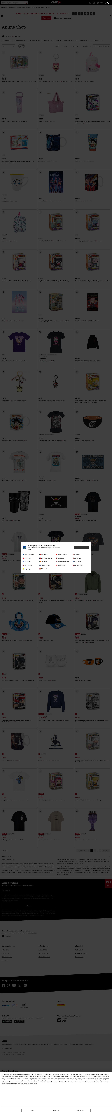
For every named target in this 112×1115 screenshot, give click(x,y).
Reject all (56, 1110)
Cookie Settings (105, 1082)
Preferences (80, 1110)
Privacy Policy (33, 1083)
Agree (32, 1110)
